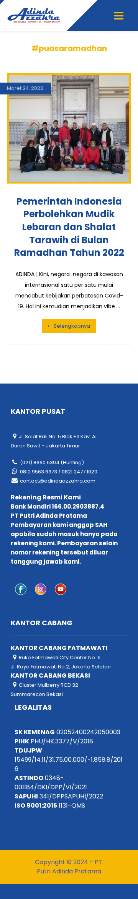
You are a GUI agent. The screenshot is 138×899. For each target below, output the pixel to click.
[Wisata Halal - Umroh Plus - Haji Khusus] (34, 15)
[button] (119, 15)
